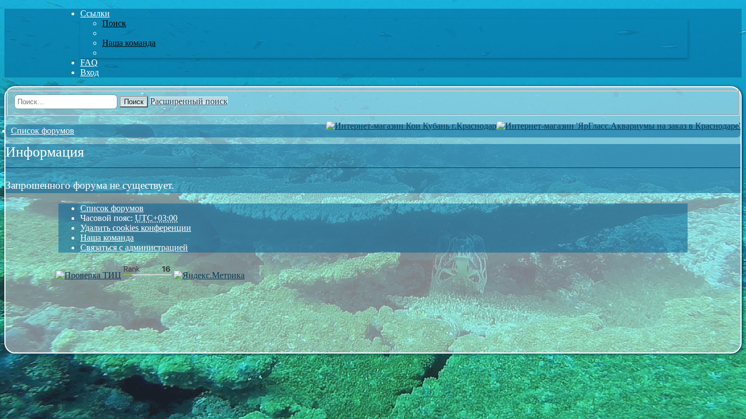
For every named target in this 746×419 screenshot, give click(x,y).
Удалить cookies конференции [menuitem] (135, 227)
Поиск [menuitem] (114, 23)
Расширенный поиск (189, 101)
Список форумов (112, 208)
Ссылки (95, 13)
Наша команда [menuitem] (129, 42)
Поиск (134, 102)
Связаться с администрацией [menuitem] (134, 247)
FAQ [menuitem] (89, 62)
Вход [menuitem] (89, 72)
